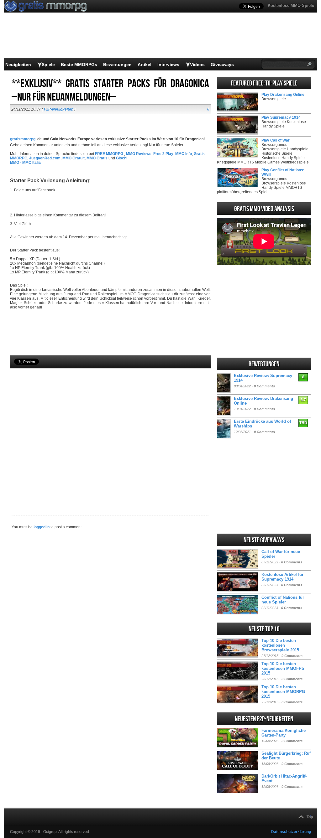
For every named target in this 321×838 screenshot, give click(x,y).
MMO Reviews (138, 154)
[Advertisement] (110, 431)
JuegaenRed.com (45, 158)
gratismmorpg (22, 139)
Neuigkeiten (18, 64)
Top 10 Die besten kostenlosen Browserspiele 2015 (280, 645)
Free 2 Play (163, 154)
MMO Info (183, 154)
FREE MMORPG (109, 154)
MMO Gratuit (73, 158)
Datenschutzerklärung (291, 832)
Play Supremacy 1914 (281, 117)
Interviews (168, 64)
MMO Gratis (97, 158)
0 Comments (264, 386)
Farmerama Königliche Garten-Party (283, 732)
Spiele (48, 64)
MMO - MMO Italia (25, 162)
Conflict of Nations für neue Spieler (282, 599)
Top (310, 817)
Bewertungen (117, 64)
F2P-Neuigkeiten (58, 109)
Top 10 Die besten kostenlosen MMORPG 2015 (283, 692)
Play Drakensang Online (282, 94)
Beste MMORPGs (79, 64)
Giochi (121, 158)
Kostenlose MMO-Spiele (291, 5)
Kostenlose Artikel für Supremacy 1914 (282, 577)
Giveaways (222, 64)
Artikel (144, 64)
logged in (42, 527)
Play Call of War (275, 140)
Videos (197, 64)
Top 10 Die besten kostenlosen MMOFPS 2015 (282, 668)
